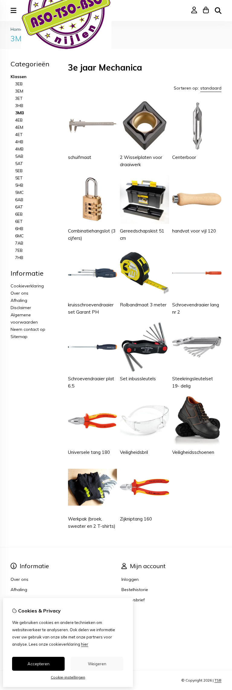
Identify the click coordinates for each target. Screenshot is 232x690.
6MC (19, 236)
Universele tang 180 (89, 452)
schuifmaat (79, 157)
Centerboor (184, 157)
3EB (19, 84)
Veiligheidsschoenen (193, 452)
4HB (19, 141)
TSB (217, 680)
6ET (19, 221)
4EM (19, 127)
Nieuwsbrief (133, 600)
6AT (19, 207)
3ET (19, 98)
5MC (19, 192)
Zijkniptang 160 (136, 519)
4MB (19, 149)
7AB (19, 243)
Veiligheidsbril (134, 452)
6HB (19, 228)
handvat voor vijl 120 (194, 231)
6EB (19, 214)
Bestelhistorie (134, 589)
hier (84, 644)
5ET (19, 178)
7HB (19, 257)
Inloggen (130, 579)
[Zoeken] (218, 10)
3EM (19, 91)
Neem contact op (28, 329)
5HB (19, 185)
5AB (19, 156)
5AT (19, 163)
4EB (19, 120)
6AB (19, 199)
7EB (19, 250)
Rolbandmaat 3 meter (143, 305)
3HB (19, 105)
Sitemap (19, 336)
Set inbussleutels (138, 378)
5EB (19, 170)
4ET (19, 134)
